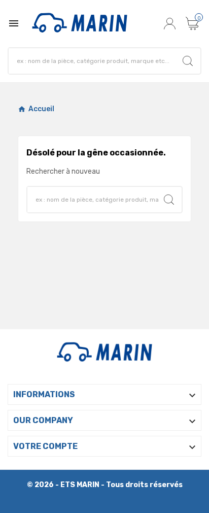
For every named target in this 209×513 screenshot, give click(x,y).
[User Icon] (171, 23)
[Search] (188, 61)
